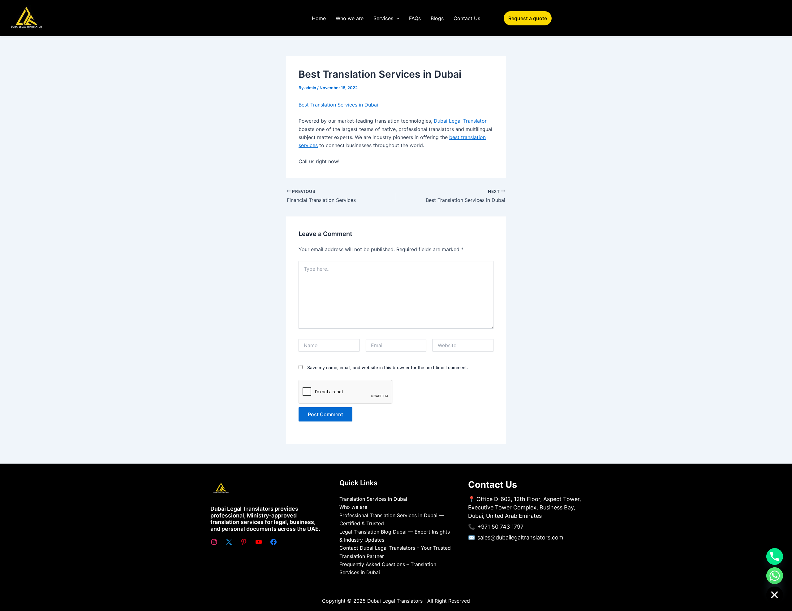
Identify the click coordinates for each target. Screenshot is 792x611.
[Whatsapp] (774, 575)
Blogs (437, 18)
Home (319, 18)
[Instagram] (214, 542)
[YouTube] (258, 542)
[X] (229, 542)
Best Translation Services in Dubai (338, 105)
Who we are (350, 18)
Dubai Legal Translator (460, 121)
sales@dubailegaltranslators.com (520, 537)
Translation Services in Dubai (373, 499)
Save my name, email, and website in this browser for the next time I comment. (387, 367)
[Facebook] (273, 542)
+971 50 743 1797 (500, 526)
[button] (396, 18)
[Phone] (774, 556)
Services (383, 18)
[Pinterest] (244, 542)
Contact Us (467, 18)
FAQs (415, 18)
